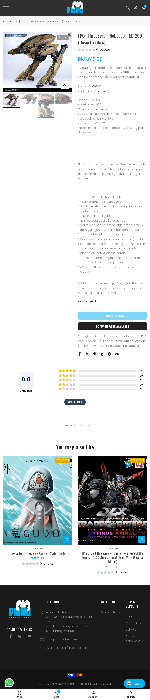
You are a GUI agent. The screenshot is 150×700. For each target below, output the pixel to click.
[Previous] (10, 62)
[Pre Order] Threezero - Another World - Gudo (37, 553)
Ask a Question (88, 301)
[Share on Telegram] (109, 354)
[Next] (65, 62)
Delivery (131, 630)
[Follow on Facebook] (10, 636)
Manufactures (110, 612)
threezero (94, 86)
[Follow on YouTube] (29, 636)
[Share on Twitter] (87, 354)
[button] (112, 49)
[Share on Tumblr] (102, 354)
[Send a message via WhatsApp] (9, 682)
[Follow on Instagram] (20, 636)
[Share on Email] (117, 354)
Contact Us (133, 623)
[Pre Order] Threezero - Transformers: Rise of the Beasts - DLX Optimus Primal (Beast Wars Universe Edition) (112, 557)
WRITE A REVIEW (75, 402)
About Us (132, 616)
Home (7, 21)
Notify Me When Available (112, 326)
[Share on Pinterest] (94, 354)
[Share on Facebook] (79, 354)
